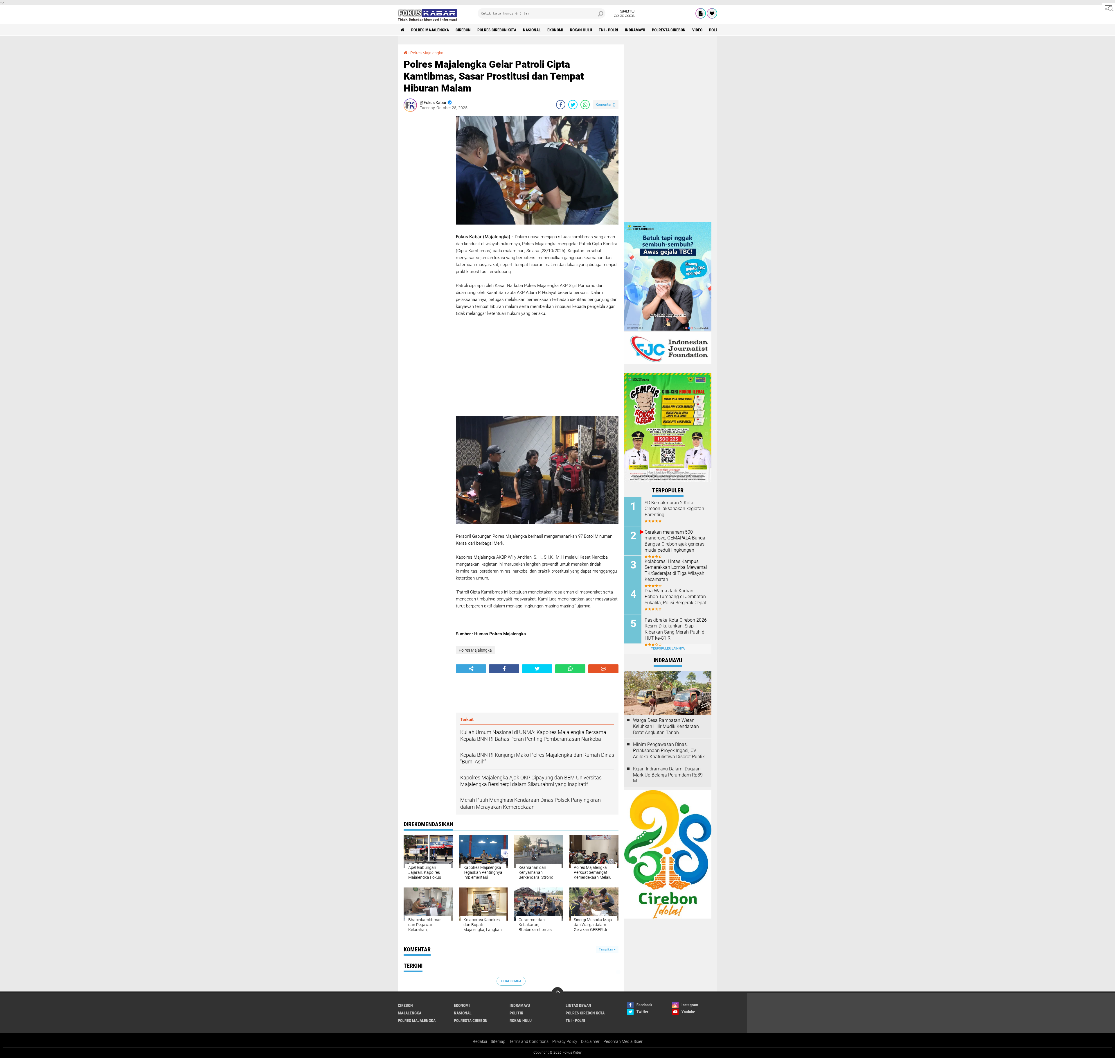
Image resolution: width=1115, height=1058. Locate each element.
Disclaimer (590, 1041)
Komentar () (606, 104)
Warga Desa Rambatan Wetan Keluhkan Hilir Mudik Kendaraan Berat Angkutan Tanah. (666, 726)
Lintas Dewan (578, 1005)
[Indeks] (700, 13)
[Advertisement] (427, 203)
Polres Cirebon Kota (496, 30)
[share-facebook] (560, 104)
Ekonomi (555, 30)
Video (697, 30)
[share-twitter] (573, 104)
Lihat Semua (511, 981)
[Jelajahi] (1108, 8)
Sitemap (498, 1041)
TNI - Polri (608, 30)
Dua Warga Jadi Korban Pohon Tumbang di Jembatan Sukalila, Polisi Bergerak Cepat (675, 597)
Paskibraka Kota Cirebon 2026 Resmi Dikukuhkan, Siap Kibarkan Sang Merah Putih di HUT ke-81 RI (676, 629)
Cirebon (463, 30)
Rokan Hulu (581, 30)
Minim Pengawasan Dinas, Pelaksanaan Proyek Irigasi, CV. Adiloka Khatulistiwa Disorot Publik (669, 750)
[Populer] (712, 13)
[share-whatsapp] (585, 104)
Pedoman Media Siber (623, 1041)
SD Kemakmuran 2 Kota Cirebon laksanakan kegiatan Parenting (674, 509)
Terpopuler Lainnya (668, 648)
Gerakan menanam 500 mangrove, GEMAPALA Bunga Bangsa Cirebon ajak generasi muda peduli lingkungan (675, 541)
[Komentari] (603, 668)
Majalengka (409, 1013)
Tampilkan (606, 949)
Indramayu (635, 30)
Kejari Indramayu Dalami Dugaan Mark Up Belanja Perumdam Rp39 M (668, 775)
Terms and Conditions (528, 1041)
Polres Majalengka (430, 30)
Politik (516, 1013)
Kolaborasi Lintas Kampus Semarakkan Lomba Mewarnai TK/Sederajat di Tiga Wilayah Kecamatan (676, 570)
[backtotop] (557, 993)
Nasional (532, 30)
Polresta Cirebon (669, 30)
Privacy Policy (564, 1041)
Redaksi (480, 1041)
